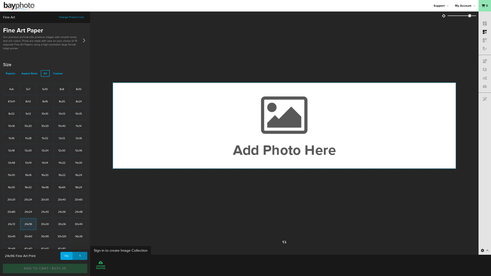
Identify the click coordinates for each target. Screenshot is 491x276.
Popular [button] (10, 73)
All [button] (45, 73)
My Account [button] (463, 6)
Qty (66, 255)
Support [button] (439, 6)
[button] (485, 6)
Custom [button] (58, 73)
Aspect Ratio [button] (29, 73)
